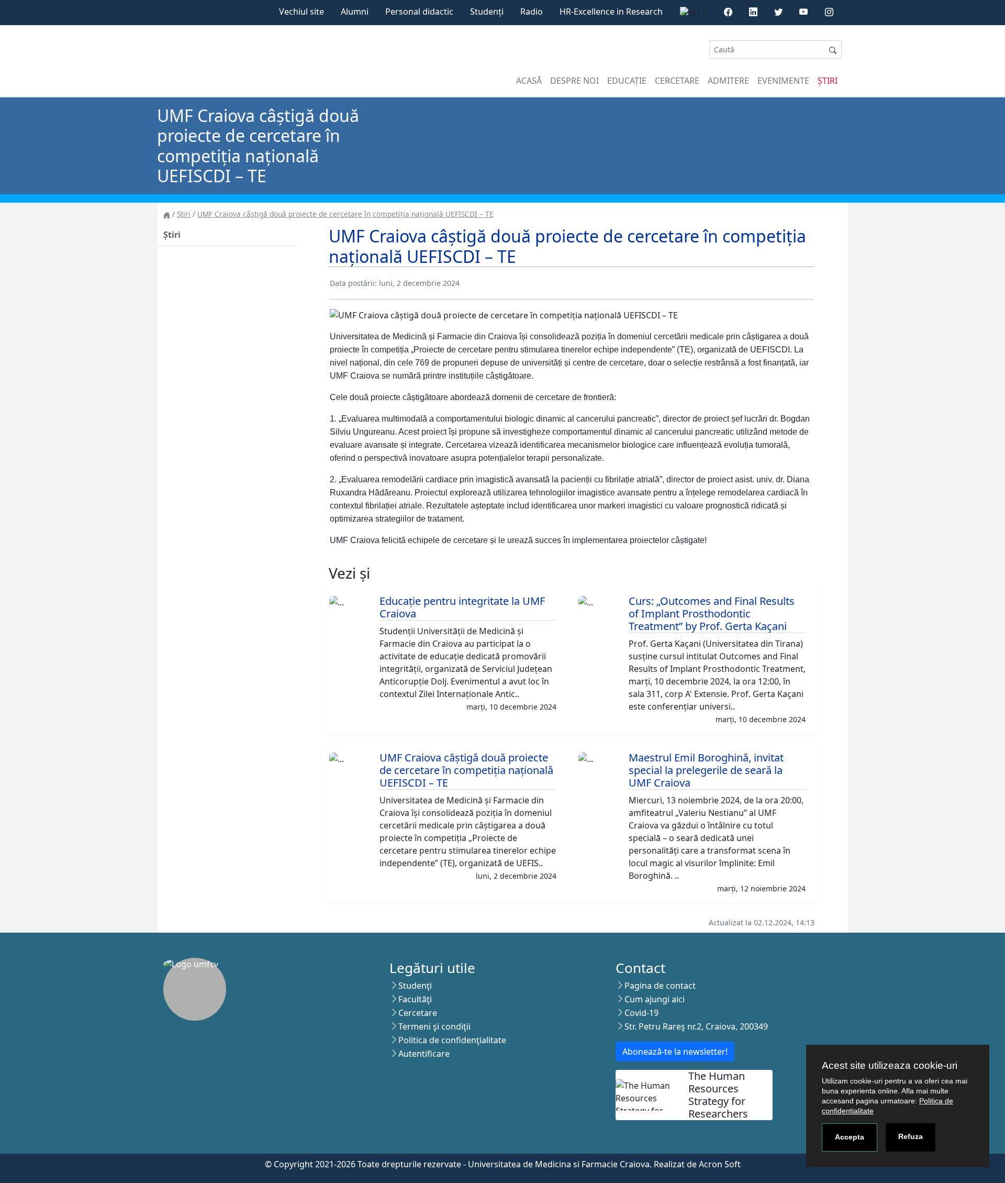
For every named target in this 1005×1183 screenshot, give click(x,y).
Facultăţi (415, 999)
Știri (828, 80)
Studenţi (415, 985)
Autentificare (424, 1053)
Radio (531, 11)
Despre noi (574, 80)
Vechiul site (301, 11)
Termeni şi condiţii (434, 1026)
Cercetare (677, 80)
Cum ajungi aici (654, 999)
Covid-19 (641, 1013)
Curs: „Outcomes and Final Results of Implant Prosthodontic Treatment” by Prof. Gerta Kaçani (712, 613)
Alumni (354, 11)
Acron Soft (720, 1164)
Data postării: (353, 283)
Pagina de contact (660, 985)
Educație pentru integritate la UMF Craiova (462, 607)
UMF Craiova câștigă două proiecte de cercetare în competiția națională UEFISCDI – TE (345, 214)
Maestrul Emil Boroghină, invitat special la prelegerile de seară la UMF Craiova (706, 770)
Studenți (487, 11)
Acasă (529, 80)
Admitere (728, 80)
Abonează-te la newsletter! (675, 1051)
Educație (626, 80)
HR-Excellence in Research (611, 11)
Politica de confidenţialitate (452, 1040)
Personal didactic (419, 11)
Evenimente (783, 80)
